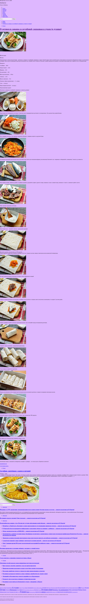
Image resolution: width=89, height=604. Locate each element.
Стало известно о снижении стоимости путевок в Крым (15, 558)
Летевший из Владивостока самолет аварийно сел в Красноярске (21, 576)
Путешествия (46, 590)
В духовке (15, 587)
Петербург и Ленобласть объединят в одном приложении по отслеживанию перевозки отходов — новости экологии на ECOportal (39, 526)
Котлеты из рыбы (54, 587)
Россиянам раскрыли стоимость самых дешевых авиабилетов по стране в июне (25, 573)
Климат (50, 587)
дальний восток (49, 592)
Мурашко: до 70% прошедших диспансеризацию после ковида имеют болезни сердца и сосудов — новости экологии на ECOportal (37, 509)
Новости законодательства (73, 587)
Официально (13, 590)
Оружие (4, 10)
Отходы (7, 589)
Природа (22, 589)
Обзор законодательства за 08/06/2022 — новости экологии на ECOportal (23, 531)
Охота (4, 8)
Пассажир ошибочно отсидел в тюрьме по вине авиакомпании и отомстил (24, 571)
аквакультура (38, 592)
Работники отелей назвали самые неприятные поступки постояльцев (19, 563)
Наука (68, 587)
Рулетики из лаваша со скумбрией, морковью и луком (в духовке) (31, 29)
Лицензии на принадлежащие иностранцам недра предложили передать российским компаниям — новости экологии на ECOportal (40, 538)
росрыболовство (68, 592)
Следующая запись (4, 466)
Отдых (2, 590)
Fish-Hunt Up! (3, 2)
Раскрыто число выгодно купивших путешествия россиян (19, 579)
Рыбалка (4, 9)
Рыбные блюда (82, 589)
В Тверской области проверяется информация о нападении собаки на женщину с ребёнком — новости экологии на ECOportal (38, 528)
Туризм (4, 14)
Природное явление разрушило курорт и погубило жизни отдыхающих (23, 568)
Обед (79, 587)
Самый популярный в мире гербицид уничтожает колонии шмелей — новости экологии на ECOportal (32, 540)
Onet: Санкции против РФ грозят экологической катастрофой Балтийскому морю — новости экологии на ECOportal (36, 543)
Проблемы (36, 589)
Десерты (23, 587)
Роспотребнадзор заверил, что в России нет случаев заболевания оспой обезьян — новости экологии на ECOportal (32, 523)
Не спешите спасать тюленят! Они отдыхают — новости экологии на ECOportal (22, 518)
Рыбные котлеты (3, 592)
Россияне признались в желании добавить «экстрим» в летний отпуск (19, 548)
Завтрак (26, 587)
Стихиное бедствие (13, 592)
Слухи (8, 592)
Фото (4, 11)
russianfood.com (3, 463)
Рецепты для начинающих (61, 590)
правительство (60, 592)
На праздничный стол (62, 587)
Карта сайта (5, 16)
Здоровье (44, 587)
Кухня (4, 13)
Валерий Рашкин (9, 587)
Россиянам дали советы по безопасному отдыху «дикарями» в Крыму (22, 581)
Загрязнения (30, 587)
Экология (5, 15)
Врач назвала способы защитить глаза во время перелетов (19, 565)
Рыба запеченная (73, 589)
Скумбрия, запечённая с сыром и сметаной (15, 471)
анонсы (43, 592)
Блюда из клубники (3, 587)
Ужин (27, 592)
